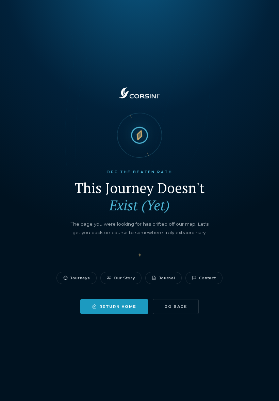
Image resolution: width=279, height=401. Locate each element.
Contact (207, 278)
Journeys (80, 278)
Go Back (175, 306)
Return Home (117, 306)
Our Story (124, 278)
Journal (167, 278)
